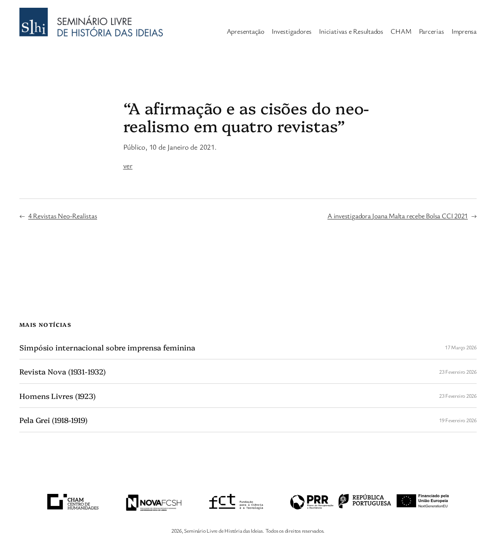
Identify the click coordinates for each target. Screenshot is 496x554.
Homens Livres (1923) (57, 396)
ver (128, 166)
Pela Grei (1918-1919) (53, 420)
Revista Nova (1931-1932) (62, 371)
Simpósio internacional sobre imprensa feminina (107, 347)
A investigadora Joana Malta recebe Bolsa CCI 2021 (397, 215)
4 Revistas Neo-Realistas (62, 215)
